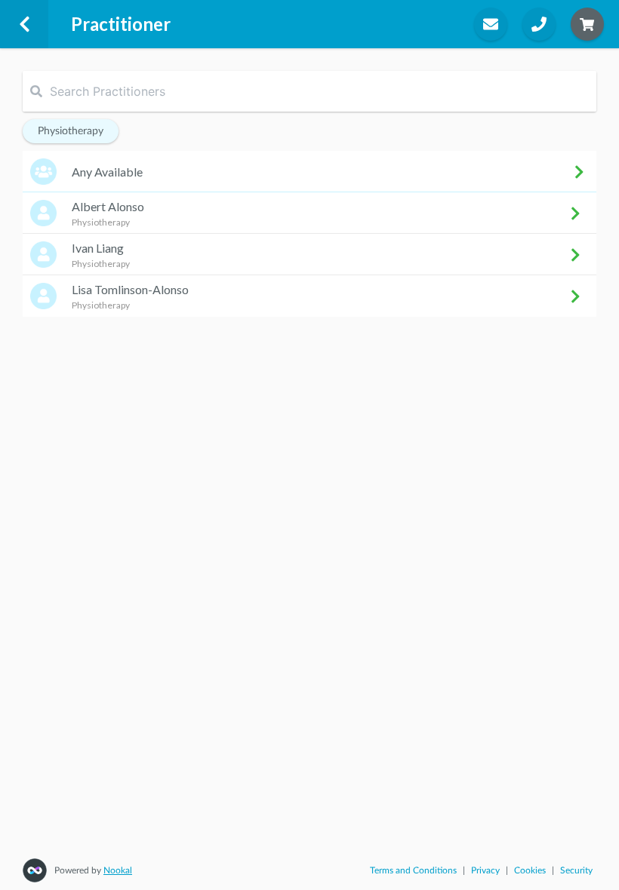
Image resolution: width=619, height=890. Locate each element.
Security (576, 870)
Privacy (485, 870)
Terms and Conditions (413, 870)
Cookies (530, 870)
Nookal (117, 870)
